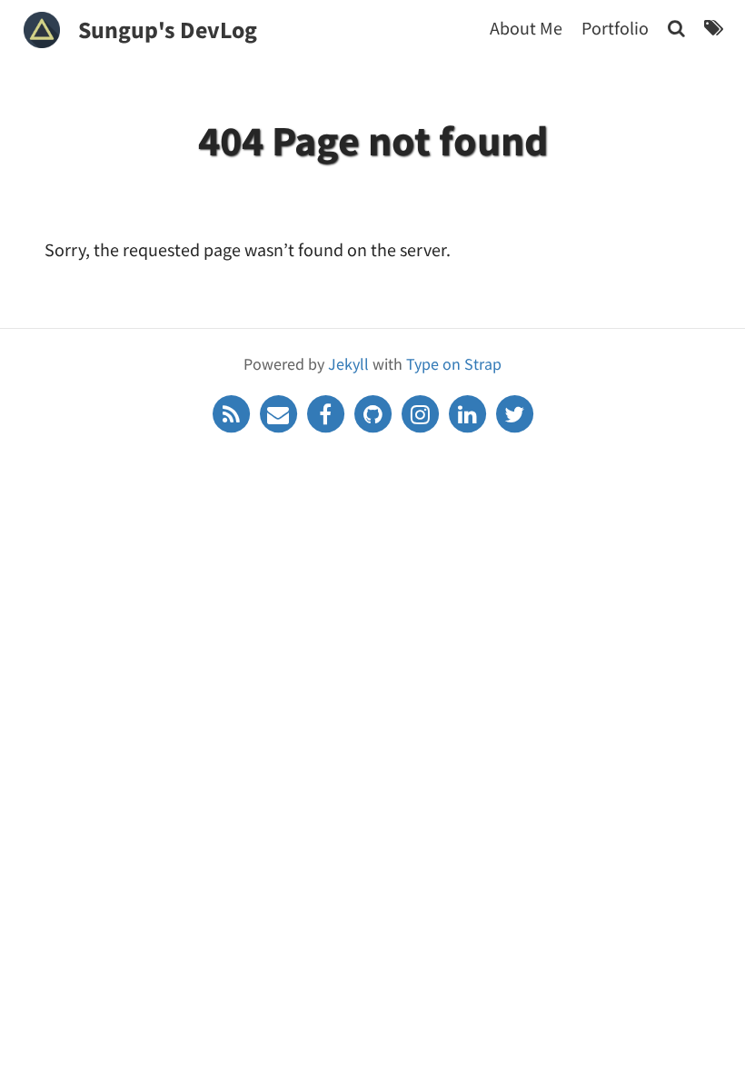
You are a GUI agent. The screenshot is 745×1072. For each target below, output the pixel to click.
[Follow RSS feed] (232, 412)
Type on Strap (454, 363)
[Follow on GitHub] (374, 412)
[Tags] (713, 27)
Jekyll (348, 363)
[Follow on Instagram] (421, 412)
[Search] (676, 27)
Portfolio (615, 27)
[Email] (279, 412)
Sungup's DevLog (167, 30)
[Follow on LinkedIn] (468, 412)
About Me (526, 27)
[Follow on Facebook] (327, 412)
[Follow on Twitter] (514, 412)
